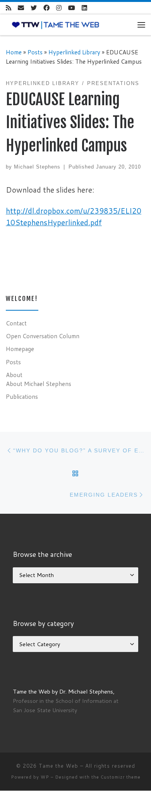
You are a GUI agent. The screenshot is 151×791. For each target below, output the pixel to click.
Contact (16, 323)
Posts (35, 52)
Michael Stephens (37, 167)
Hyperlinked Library (74, 52)
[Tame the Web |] (55, 24)
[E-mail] (21, 8)
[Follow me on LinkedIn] (84, 8)
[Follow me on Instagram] (59, 8)
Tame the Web (58, 765)
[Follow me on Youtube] (71, 8)
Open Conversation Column (42, 336)
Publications (22, 396)
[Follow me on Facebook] (46, 8)
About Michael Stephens (38, 383)
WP (45, 777)
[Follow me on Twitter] (34, 8)
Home (14, 52)
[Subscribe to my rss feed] (8, 8)
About (14, 374)
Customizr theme (121, 777)
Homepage (20, 348)
